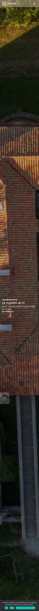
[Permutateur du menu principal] (34, 3)
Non (12, 608)
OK (6, 608)
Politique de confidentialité (25, 608)
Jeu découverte (9, 299)
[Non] (36, 605)
